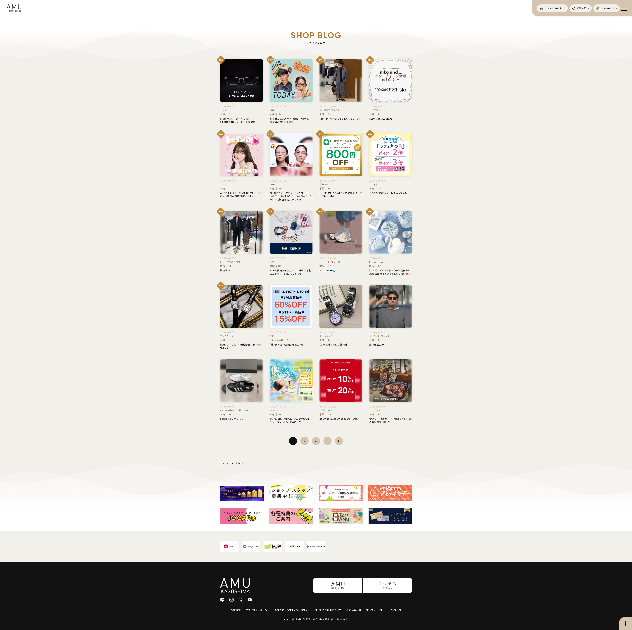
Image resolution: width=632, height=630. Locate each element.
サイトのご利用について (328, 610)
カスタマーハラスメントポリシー (292, 610)
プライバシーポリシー (258, 610)
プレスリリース (374, 610)
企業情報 (236, 610)
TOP (222, 463)
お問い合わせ (353, 610)
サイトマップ (394, 610)
